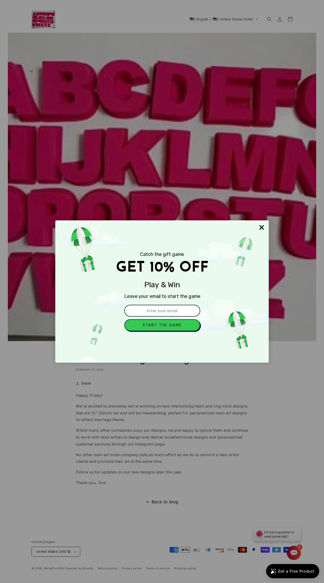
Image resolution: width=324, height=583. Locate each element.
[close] (261, 227)
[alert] (162, 291)
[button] (162, 325)
